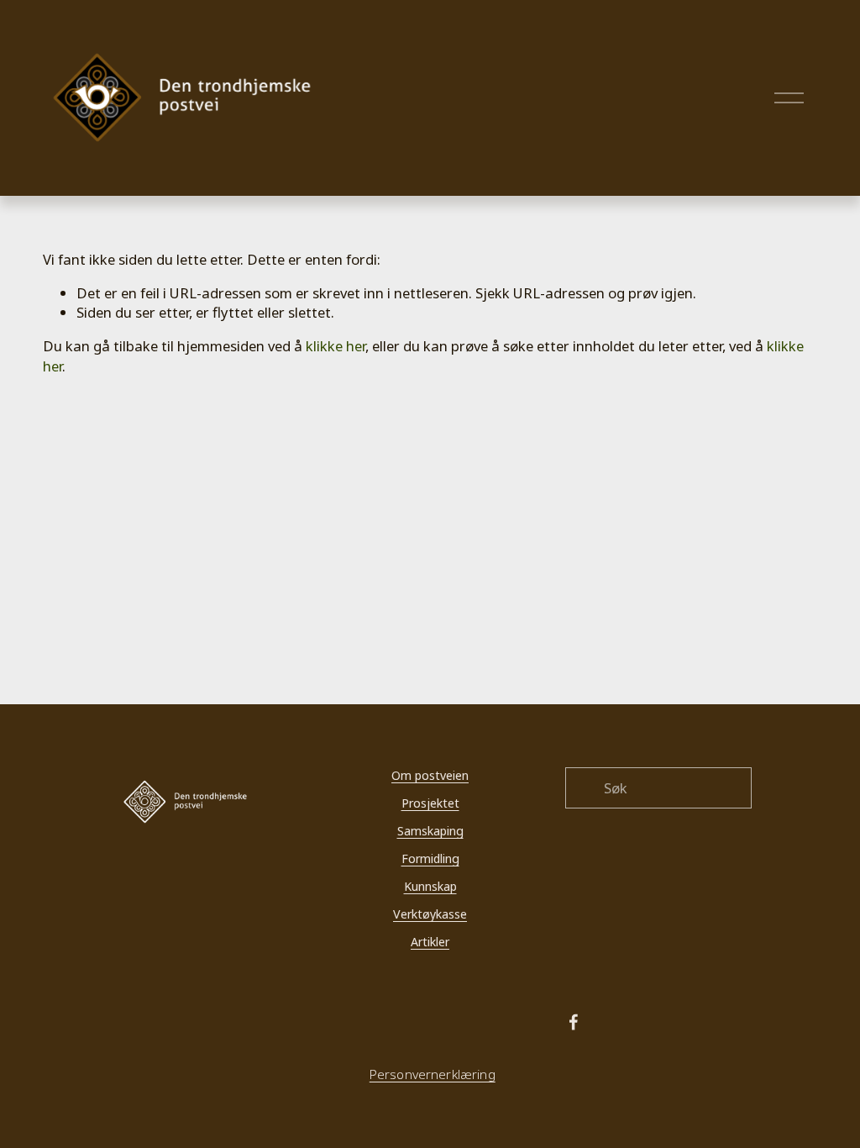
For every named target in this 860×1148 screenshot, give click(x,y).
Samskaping (430, 831)
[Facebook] (573, 1022)
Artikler (430, 942)
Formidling (430, 858)
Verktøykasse (430, 914)
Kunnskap (430, 886)
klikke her (335, 345)
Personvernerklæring (433, 1074)
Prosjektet (430, 803)
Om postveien (430, 775)
